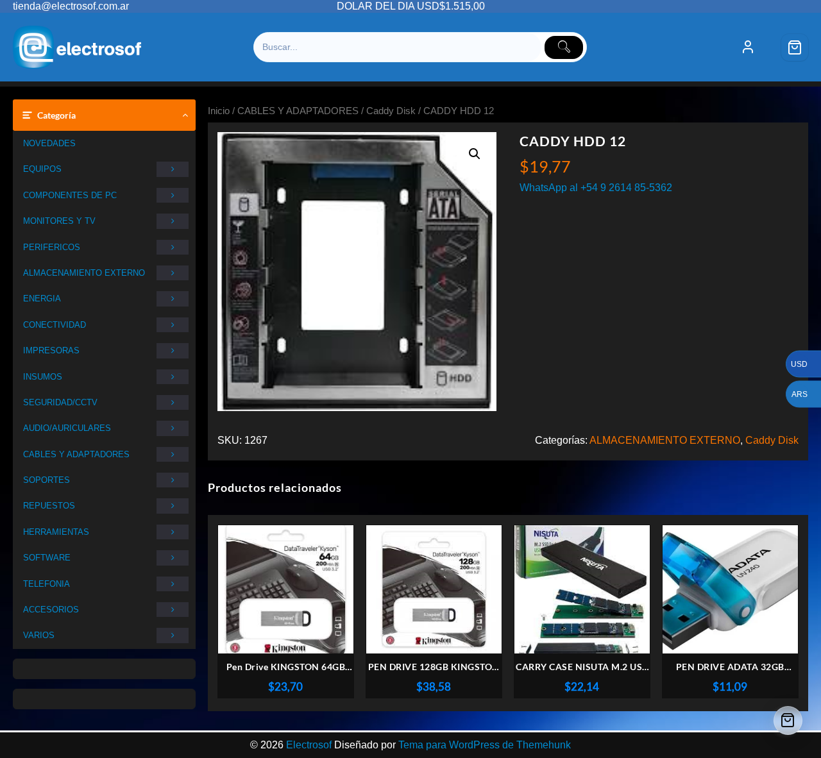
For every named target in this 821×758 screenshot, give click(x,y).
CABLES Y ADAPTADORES (76, 454)
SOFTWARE (47, 557)
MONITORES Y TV (59, 221)
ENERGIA (42, 298)
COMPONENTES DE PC (70, 195)
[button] (474, 153)
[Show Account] (748, 47)
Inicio (219, 111)
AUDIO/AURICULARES (67, 428)
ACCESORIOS (51, 609)
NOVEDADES (49, 143)
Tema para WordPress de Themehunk (484, 744)
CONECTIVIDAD (54, 325)
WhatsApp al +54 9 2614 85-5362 (596, 187)
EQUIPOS (42, 169)
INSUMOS (42, 377)
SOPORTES (46, 480)
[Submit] (564, 47)
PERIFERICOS (51, 247)
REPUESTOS (49, 505)
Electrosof (309, 744)
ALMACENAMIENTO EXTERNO (84, 273)
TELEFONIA (46, 584)
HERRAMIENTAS (56, 532)
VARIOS (39, 635)
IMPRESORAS (51, 350)
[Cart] (794, 47)
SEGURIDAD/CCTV (60, 402)
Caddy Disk (391, 111)
